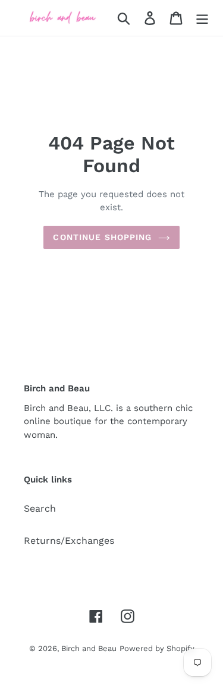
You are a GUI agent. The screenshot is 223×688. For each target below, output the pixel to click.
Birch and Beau (89, 648)
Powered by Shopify (157, 648)
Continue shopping (102, 237)
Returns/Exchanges (69, 540)
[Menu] (202, 18)
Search (40, 508)
